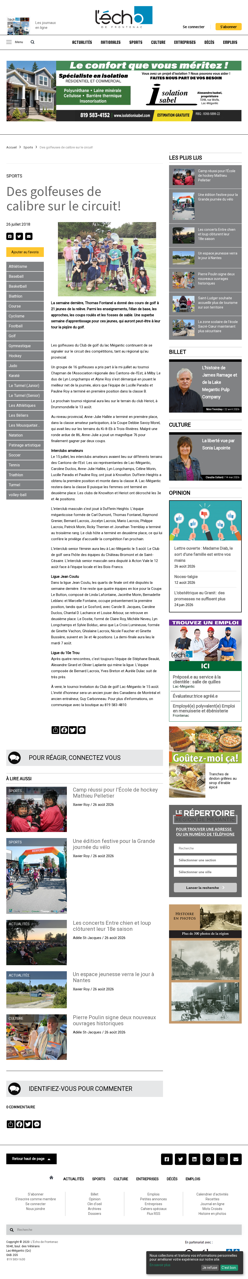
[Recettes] (205, 745)
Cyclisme (16, 316)
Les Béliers (18, 415)
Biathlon (15, 296)
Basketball (18, 286)
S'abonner (228, 26)
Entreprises (185, 42)
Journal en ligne (212, 1204)
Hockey (15, 356)
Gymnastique (20, 346)
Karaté (14, 375)
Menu (19, 42)
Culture (158, 42)
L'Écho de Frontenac (44, 1242)
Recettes (212, 1199)
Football (16, 326)
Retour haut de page (28, 1158)
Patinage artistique (25, 445)
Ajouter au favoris (25, 252)
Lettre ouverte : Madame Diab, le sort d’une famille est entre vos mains (203, 554)
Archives (94, 1209)
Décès (209, 42)
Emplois (230, 42)
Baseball (16, 276)
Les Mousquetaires (25, 425)
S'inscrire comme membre (35, 1199)
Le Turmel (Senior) (24, 395)
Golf (12, 336)
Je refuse (209, 1268)
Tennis (14, 465)
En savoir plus (160, 1265)
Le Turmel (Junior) (24, 385)
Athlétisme (18, 266)
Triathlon (16, 475)
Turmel (14, 485)
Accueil (11, 147)
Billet (177, 352)
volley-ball (17, 495)
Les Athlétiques (22, 405)
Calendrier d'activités (212, 1194)
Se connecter (194, 26)
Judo (13, 365)
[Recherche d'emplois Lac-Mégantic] (205, 645)
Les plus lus (185, 158)
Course (15, 306)
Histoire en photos (212, 1214)
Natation (16, 435)
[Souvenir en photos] (205, 960)
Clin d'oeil (94, 1204)
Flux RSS (153, 1214)
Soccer (15, 455)
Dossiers (94, 1214)
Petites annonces (153, 1199)
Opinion (179, 493)
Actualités (82, 42)
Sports (135, 42)
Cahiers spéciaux (154, 1209)
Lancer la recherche (203, 888)
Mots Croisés (212, 1209)
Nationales (111, 42)
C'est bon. (229, 1268)
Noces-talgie (186, 576)
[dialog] (194, 1262)
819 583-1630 (16, 1259)
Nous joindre (35, 1209)
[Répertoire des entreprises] (205, 822)
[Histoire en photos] (205, 921)
